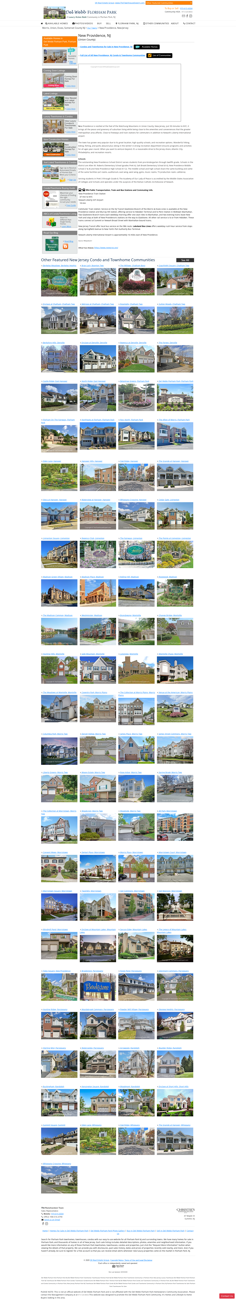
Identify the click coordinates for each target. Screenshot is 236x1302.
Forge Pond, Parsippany (131, 971)
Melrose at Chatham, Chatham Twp (97, 304)
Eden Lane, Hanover (51, 461)
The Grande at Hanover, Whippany (174, 1125)
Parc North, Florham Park (131, 419)
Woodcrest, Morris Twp (92, 811)
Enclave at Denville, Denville (94, 342)
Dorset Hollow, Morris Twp (93, 734)
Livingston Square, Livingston (56, 538)
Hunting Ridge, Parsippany (54, 1009)
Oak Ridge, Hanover (129, 461)
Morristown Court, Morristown (172, 852)
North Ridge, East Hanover (93, 381)
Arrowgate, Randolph (129, 1048)
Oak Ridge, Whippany (130, 1125)
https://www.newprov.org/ (106, 247)
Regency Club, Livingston (92, 538)
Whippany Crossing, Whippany (56, 1163)
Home (45, 1230)
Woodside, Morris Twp (130, 811)
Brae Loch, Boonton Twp (92, 265)
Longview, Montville (129, 654)
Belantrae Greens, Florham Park (134, 381)
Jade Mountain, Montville (92, 654)
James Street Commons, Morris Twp (174, 734)
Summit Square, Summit (53, 1125)
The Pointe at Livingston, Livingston (174, 538)
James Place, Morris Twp (131, 734)
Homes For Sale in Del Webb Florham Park (69, 1230)
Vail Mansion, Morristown (170, 891)
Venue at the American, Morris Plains (175, 692)
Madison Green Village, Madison (57, 576)
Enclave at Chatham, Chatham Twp (58, 304)
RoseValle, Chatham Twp (131, 304)
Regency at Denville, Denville (133, 342)
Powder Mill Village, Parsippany (134, 1009)
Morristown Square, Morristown (57, 891)
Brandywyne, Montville (130, 615)
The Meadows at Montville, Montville (59, 692)
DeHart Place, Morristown (93, 852)
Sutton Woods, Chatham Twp (171, 304)
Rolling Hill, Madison (129, 576)
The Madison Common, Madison (57, 615)
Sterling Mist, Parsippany (54, 1048)
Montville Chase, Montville (170, 654)
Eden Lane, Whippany (91, 1125)
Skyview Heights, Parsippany (171, 1009)
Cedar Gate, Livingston (168, 499)
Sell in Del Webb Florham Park (170, 1230)
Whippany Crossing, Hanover (133, 499)
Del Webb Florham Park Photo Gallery (108, 1230)
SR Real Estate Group (104, 3)
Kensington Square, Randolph (95, 1086)
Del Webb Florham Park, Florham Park (175, 381)
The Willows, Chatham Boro (132, 265)
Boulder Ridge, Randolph (170, 1048)
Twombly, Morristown (91, 891)
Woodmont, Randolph (130, 1086)
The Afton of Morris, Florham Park (174, 419)
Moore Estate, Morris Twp (93, 772)
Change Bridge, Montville (170, 615)
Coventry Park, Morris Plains (94, 692)
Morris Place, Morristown (131, 852)
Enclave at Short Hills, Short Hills (173, 1086)
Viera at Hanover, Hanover (54, 499)
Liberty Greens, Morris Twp (55, 772)
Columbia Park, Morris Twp (55, 734)
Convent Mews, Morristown (55, 852)
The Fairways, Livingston (131, 538)
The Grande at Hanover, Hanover (173, 461)
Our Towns (92, 28)
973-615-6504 (186, 8)
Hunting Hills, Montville (53, 654)
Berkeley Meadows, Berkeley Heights (59, 265)
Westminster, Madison (91, 615)
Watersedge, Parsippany (92, 1048)
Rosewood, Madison (167, 576)
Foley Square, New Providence (56, 971)
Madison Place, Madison (92, 576)
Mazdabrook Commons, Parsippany (97, 1009)
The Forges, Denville (167, 342)
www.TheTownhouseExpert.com (129, 3)
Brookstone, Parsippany (92, 971)
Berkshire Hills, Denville (53, 342)
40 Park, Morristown (167, 811)
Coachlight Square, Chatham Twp (173, 265)
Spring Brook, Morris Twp (170, 772)
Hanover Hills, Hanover (91, 461)
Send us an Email (52, 1219)
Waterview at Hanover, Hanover (95, 499)
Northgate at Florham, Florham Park (97, 419)
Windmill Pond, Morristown (55, 929)
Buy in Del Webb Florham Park (141, 1230)
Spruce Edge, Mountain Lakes (133, 929)
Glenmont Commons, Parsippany (173, 971)
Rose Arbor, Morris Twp (131, 772)
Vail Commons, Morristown (132, 891)
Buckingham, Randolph (53, 1086)
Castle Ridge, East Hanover (54, 381)
